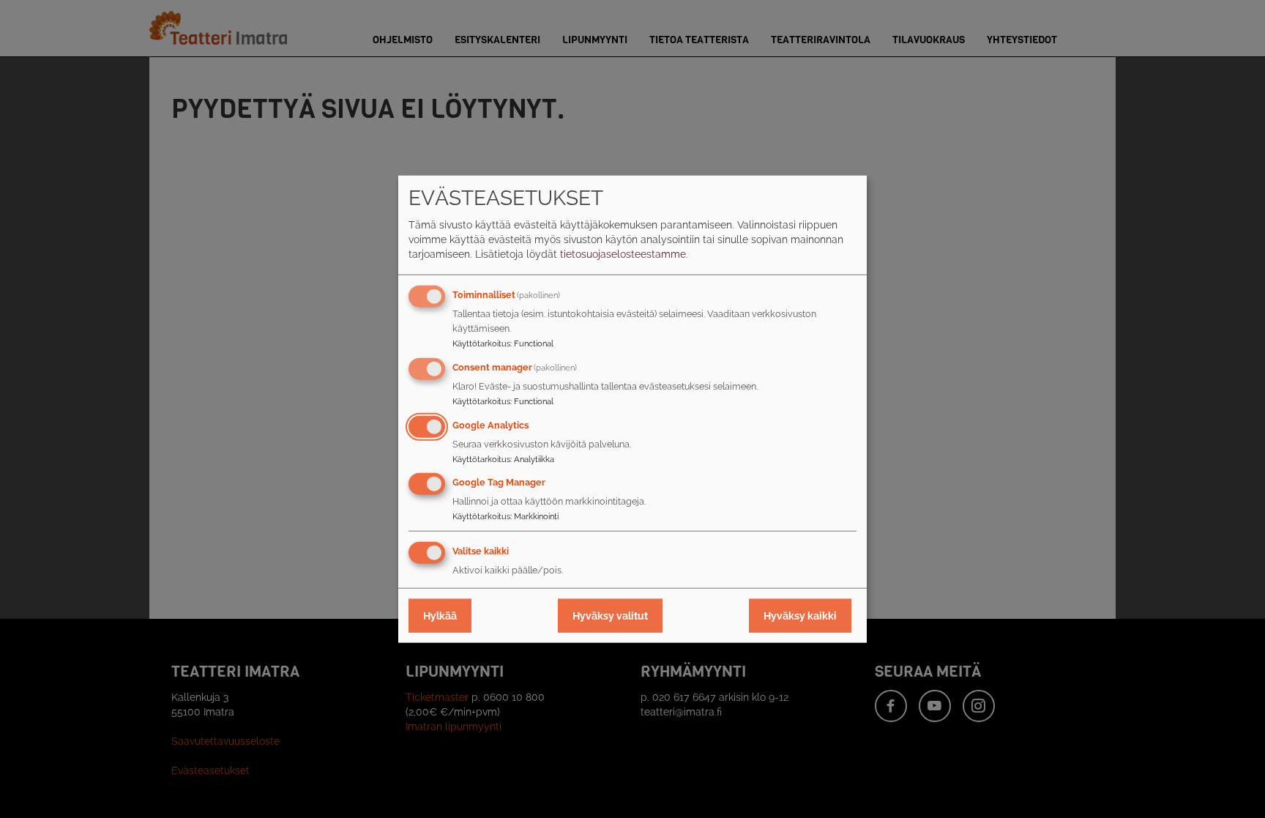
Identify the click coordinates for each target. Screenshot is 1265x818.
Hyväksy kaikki (800, 616)
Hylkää (440, 616)
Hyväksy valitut (610, 616)
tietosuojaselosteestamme (623, 254)
